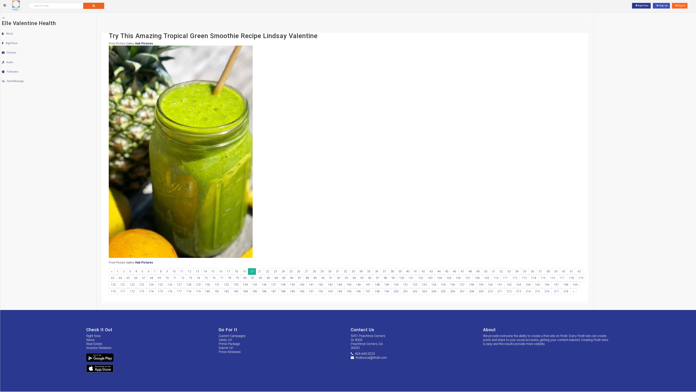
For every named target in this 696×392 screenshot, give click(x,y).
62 (579, 271)
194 (339, 291)
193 (330, 291)
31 (337, 271)
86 (291, 278)
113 (524, 278)
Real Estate (94, 344)
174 (151, 291)
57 (540, 271)
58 (548, 271)
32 (345, 271)
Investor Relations (98, 348)
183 (235, 291)
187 (273, 291)
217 (556, 291)
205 (443, 291)
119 (580, 278)
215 (537, 291)
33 (353, 271)
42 (423, 271)
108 (477, 278)
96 (369, 278)
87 (299, 278)
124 (151, 284)
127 (179, 284)
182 (226, 291)
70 (167, 278)
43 (431, 271)
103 (430, 278)
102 (420, 278)
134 (245, 284)
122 (132, 284)
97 (377, 278)
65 (128, 278)
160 (490, 284)
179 (198, 291)
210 (490, 291)
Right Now (11, 43)
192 (320, 291)
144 (339, 284)
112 (514, 278)
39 (400, 271)
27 (306, 271)
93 (346, 278)
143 (330, 284)
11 (181, 271)
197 (367, 291)
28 (314, 271)
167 (556, 284)
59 (556, 271)
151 (405, 284)
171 (122, 291)
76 (214, 278)
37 (384, 271)
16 (220, 271)
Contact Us (362, 329)
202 (415, 291)
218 (565, 291)
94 (354, 278)
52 (501, 271)
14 (205, 271)
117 (562, 278)
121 (122, 284)
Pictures (11, 52)
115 (543, 278)
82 (260, 278)
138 (283, 284)
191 (311, 291)
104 (439, 278)
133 (235, 284)
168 (565, 284)
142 (320, 284)
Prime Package (229, 344)
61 (571, 271)
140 (301, 284)
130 (207, 284)
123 (141, 284)
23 (275, 271)
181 (217, 291)
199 (386, 291)
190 (301, 291)
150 (396, 284)
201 (405, 291)
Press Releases (230, 352)
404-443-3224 (365, 354)
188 (283, 291)
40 (407, 271)
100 (401, 278)
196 (358, 291)
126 (169, 284)
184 (245, 291)
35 (368, 271)
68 (151, 278)
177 (179, 291)
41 (415, 271)
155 (443, 284)
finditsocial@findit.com (371, 358)
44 (439, 271)
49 (478, 271)
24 (283, 271)
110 (496, 278)
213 (518, 291)
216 (546, 291)
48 (470, 271)
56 (532, 271)
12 (189, 271)
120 (113, 284)
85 (284, 278)
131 (217, 284)
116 (552, 278)
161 (499, 284)
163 (518, 284)
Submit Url (226, 348)
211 (499, 291)
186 (264, 291)
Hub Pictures (144, 43)
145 (349, 284)
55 (524, 271)
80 (245, 278)
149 (386, 284)
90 (323, 278)
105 (448, 278)
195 (349, 291)
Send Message (15, 81)
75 (206, 278)
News (90, 340)
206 (452, 291)
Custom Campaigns (232, 336)
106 (458, 278)
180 (207, 291)
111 (505, 278)
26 (298, 271)
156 (452, 284)
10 (174, 271)
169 (575, 284)
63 (112, 278)
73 (190, 278)
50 (485, 271)
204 (433, 291)
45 (446, 271)
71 (175, 278)
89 (315, 278)
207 (462, 291)
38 (392, 271)
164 (528, 284)
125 (160, 284)
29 (322, 271)
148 (377, 284)
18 (236, 271)
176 (169, 291)
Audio (9, 62)
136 (264, 284)
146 (358, 284)
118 (571, 278)
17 (228, 271)
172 (132, 291)
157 (462, 284)
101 (411, 278)
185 (254, 291)
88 (307, 278)
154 (433, 284)
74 (198, 278)
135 (254, 284)
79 (237, 278)
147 (367, 284)
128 (188, 284)
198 (377, 291)
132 (226, 284)
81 (252, 278)
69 (159, 278)
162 (509, 284)
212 (509, 291)
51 (493, 271)
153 (424, 284)
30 (330, 271)
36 (376, 271)
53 (509, 271)
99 (393, 278)
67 (143, 278)
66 (136, 278)
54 (517, 271)
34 (361, 271)
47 (462, 271)
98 (385, 278)
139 (292, 284)
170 (113, 291)
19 (244, 271)
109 (486, 278)
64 (120, 278)
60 (563, 271)
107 (467, 278)
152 (415, 284)
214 (528, 291)
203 (424, 291)
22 (267, 271)
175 (160, 291)
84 (276, 278)
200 (396, 291)
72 (182, 278)
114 (533, 278)
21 (259, 271)
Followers (12, 71)
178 (188, 291)
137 (273, 284)
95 (362, 278)
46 (454, 271)
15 (213, 271)
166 (546, 284)
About (9, 33)
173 (141, 291)
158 (471, 284)
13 (197, 271)
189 (292, 291)
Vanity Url (225, 340)
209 (480, 291)
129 (198, 284)
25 (291, 271)
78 (229, 278)
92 (338, 278)
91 (330, 278)
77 (221, 278)
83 (268, 278)
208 (471, 291)
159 (480, 284)
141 (311, 284)
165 (537, 284)
